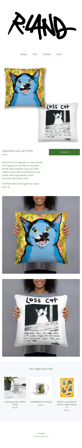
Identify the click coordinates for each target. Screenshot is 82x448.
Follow (47, 54)
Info (34, 54)
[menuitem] (23, 54)
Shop (23, 54)
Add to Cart (64, 152)
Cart (59, 54)
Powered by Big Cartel (41, 436)
